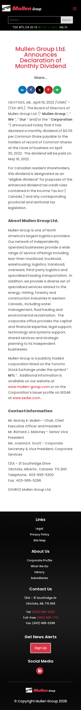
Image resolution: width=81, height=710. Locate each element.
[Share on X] (40, 90)
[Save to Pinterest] (49, 90)
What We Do (39, 566)
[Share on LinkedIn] (23, 90)
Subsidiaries (39, 578)
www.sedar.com (27, 398)
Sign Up (41, 648)
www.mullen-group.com (29, 386)
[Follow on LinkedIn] (39, 670)
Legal (39, 529)
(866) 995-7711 (47, 618)
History (39, 572)
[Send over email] (57, 90)
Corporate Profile (39, 560)
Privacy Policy (39, 534)
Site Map (39, 540)
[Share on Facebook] (31, 90)
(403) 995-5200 (43, 612)
